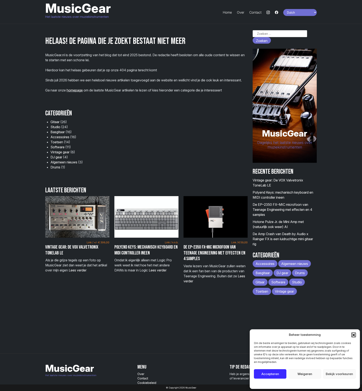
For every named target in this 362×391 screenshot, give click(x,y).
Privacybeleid (313, 383)
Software (57, 147)
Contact (255, 12)
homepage (75, 90)
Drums (55, 167)
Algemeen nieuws (63, 162)
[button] (354, 335)
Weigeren (304, 374)
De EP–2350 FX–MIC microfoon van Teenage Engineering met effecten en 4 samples (214, 253)
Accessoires (59, 137)
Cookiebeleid (294, 383)
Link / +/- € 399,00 (98, 242)
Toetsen (56, 142)
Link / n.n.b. (171, 242)
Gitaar (54, 122)
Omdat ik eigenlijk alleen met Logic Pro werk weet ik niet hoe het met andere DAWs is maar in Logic (146, 256)
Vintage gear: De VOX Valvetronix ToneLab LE (71, 250)
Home (227, 12)
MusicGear (78, 8)
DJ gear (56, 157)
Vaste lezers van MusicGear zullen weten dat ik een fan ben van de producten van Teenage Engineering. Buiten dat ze (216, 262)
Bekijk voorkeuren (339, 374)
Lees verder (78, 270)
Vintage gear (60, 152)
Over (240, 12)
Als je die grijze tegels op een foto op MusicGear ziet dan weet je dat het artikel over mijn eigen (77, 256)
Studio (55, 127)
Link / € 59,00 (239, 242)
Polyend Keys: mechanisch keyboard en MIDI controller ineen (146, 250)
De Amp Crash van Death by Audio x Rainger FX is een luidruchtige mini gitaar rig (283, 239)
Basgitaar (57, 132)
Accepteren (270, 374)
